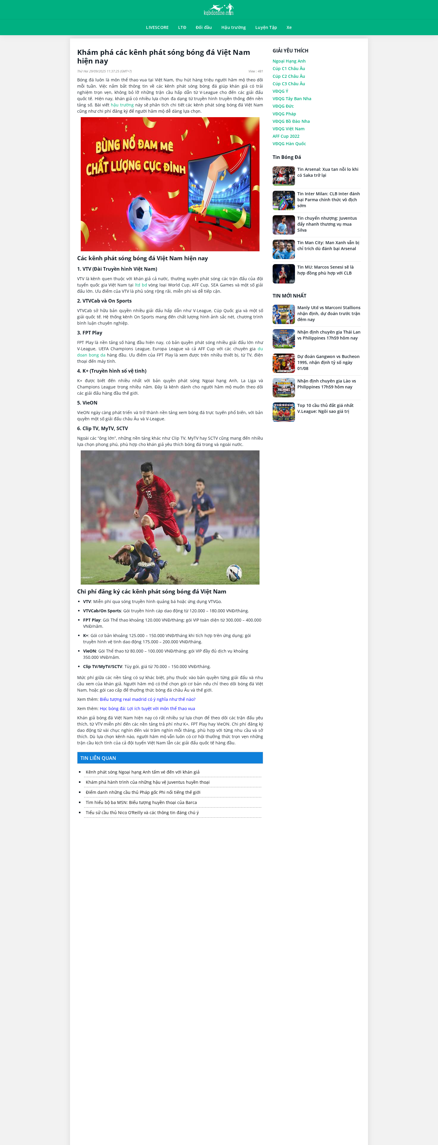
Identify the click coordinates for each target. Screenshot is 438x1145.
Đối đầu (204, 27)
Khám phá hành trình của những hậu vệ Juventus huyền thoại (148, 782)
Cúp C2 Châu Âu (289, 76)
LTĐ (182, 27)
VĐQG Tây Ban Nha (292, 98)
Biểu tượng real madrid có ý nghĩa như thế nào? (147, 699)
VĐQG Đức (283, 106)
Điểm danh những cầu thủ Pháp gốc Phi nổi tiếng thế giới (143, 792)
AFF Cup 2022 (286, 136)
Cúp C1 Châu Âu (289, 68)
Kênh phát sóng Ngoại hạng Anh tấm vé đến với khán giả (143, 772)
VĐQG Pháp (284, 114)
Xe (289, 27)
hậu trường (122, 105)
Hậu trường (233, 27)
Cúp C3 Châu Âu (289, 83)
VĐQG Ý (280, 91)
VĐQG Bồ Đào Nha (291, 121)
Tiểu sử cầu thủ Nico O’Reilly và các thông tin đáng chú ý (142, 812)
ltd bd (141, 285)
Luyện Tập (266, 27)
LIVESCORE (157, 27)
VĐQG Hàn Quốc (289, 143)
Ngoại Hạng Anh (289, 61)
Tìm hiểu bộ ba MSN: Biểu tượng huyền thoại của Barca (141, 802)
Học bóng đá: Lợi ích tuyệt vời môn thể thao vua (147, 708)
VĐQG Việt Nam (289, 128)
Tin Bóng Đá (287, 157)
